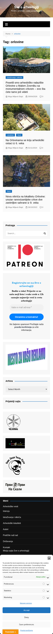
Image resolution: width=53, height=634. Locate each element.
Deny (26, 617)
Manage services (26, 603)
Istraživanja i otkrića (14, 77)
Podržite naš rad (10, 535)
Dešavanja (8, 541)
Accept (26, 610)
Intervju (6, 511)
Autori (5, 529)
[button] (49, 558)
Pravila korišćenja (26, 630)
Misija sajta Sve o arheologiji (16, 551)
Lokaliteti (10, 135)
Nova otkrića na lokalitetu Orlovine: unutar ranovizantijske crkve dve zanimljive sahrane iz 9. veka (25, 199)
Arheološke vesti (10, 506)
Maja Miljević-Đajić (15, 96)
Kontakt (6, 547)
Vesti (19, 135)
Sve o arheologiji (26, 7)
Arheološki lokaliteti (12, 523)
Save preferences (26, 624)
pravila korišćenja (23, 327)
